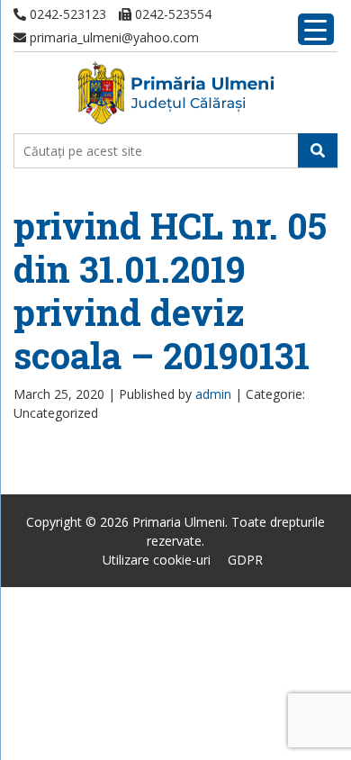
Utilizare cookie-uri (157, 559)
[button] (318, 150)
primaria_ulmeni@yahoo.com (112, 37)
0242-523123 (66, 14)
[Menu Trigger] (316, 29)
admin (213, 394)
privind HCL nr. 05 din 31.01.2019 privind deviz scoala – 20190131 (170, 290)
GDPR (245, 559)
